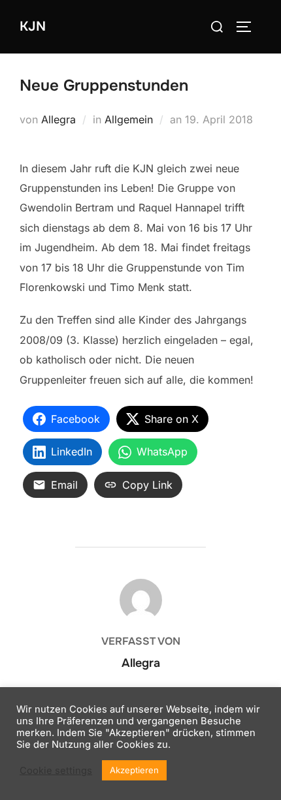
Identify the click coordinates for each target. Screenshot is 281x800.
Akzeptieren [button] (134, 770)
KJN (33, 26)
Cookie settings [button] (56, 771)
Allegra (58, 119)
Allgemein (129, 119)
